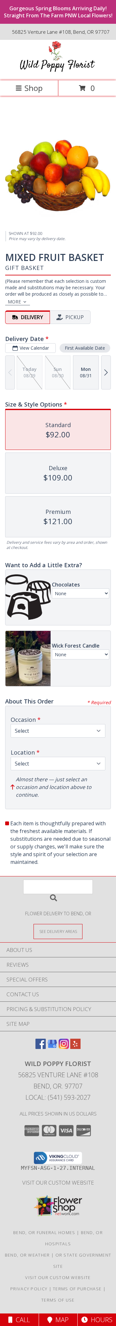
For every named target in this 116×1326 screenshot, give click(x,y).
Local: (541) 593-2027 (58, 1097)
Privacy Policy (28, 1289)
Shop (33, 88)
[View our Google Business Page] (52, 1047)
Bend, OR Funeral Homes (44, 1232)
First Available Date (85, 348)
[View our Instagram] (64, 1047)
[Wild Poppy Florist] (58, 71)
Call (21, 1319)
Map (60, 1319)
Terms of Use (58, 1300)
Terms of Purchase (77, 1289)
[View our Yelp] (75, 1047)
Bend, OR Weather (27, 1255)
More (14, 302)
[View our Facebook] (40, 1047)
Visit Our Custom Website (58, 1182)
